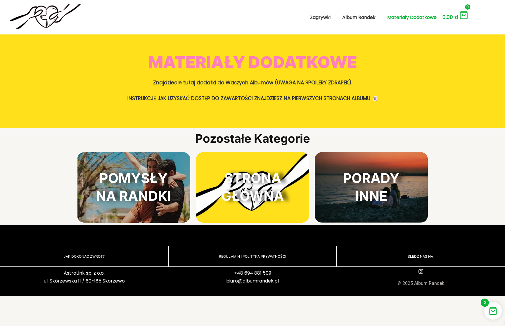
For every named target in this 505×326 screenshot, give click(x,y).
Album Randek (359, 17)
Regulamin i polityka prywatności (252, 256)
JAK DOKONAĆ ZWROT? (84, 256)
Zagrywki (320, 17)
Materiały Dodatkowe (412, 17)
